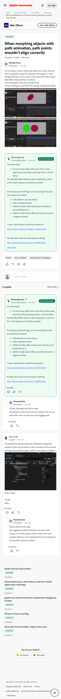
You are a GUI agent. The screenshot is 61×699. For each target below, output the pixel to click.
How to (8, 258)
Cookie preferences (12, 691)
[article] (30, 345)
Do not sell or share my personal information (37, 691)
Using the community (13, 686)
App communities (21, 12)
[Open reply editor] (30, 276)
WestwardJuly (15, 62)
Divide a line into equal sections (18, 568)
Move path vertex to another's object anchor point (26, 626)
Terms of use (27, 686)
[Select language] (42, 5)
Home (8, 12)
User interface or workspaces (40, 258)
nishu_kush (13, 436)
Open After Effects (47, 25)
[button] (5, 6)
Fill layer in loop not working (17, 613)
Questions (47, 12)
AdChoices (12, 695)
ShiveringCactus (17, 157)
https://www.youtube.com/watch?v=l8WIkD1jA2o (26, 242)
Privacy (37, 686)
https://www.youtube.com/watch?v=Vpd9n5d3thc (27, 229)
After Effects (35, 12)
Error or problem (20, 258)
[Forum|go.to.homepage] (20, 5)
